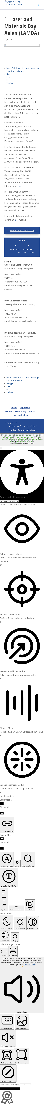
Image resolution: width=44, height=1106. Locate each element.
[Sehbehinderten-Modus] (1, 565)
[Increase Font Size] (2, 803)
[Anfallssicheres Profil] (1, 622)
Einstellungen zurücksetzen (10, 1089)
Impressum (25, 407)
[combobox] (22, 439)
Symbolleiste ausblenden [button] (9, 501)
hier (20, 186)
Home (14, 407)
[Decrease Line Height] (2, 848)
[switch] (1, 565)
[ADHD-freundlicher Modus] (1, 678)
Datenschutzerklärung (15, 411)
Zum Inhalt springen (10, 1084)
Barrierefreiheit (21, 415)
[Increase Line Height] (2, 838)
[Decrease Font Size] (2, 813)
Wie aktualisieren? (29, 965)
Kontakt (32, 411)
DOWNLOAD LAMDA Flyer (22, 230)
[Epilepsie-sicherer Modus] (1, 792)
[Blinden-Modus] (1, 735)
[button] (1, 448)
